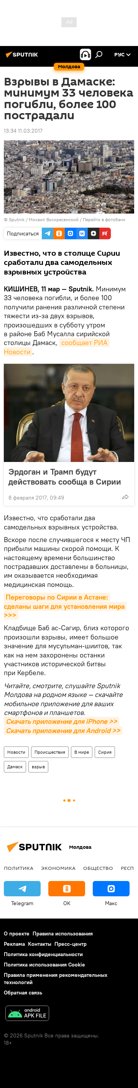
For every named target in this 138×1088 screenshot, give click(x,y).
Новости (16, 752)
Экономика (58, 867)
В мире (81, 752)
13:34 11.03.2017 (23, 130)
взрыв (38, 766)
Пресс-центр (70, 943)
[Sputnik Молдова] (23, 57)
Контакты (39, 943)
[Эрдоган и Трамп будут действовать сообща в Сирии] (69, 413)
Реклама (14, 943)
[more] (125, 497)
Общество (98, 867)
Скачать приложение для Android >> (63, 730)
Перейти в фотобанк (104, 219)
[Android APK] (27, 1014)
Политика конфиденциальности (43, 954)
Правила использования (63, 933)
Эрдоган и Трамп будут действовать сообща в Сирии (64, 476)
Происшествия (49, 752)
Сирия (105, 752)
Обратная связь (23, 992)
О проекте (17, 933)
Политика (18, 867)
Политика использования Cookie (44, 964)
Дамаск (15, 766)
